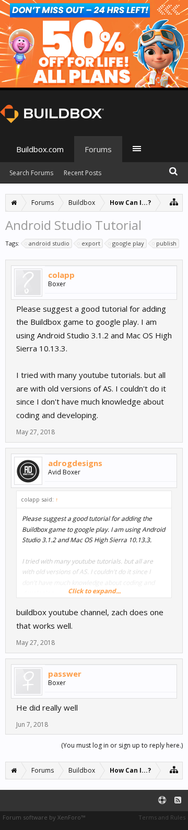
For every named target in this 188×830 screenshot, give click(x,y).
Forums (98, 149)
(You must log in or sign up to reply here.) (122, 745)
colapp (61, 275)
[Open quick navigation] (174, 201)
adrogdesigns (75, 463)
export (90, 243)
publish (166, 243)
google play (128, 243)
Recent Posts (82, 172)
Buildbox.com (40, 149)
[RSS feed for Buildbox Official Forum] (177, 801)
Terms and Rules (161, 817)
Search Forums (31, 172)
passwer (64, 673)
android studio (49, 243)
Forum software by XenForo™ (44, 817)
